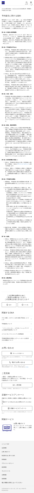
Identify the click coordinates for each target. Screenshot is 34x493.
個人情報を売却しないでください (12, 482)
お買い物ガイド (6, 451)
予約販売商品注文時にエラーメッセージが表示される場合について (15, 339)
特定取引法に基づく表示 (8, 455)
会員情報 (4, 448)
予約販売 (29, 8)
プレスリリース (6, 471)
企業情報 (4, 474)
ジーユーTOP (5, 444)
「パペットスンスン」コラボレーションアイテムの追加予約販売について (15, 329)
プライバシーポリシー (23, 164)
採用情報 (4, 478)
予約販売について (7, 324)
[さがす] (26, 2)
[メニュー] (31, 2)
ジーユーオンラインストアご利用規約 (13, 334)
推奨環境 (4, 467)
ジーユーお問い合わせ (6, 8)
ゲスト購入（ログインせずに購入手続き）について (15, 318)
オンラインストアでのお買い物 (19, 8)
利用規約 (4, 459)
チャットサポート (18, 353)
